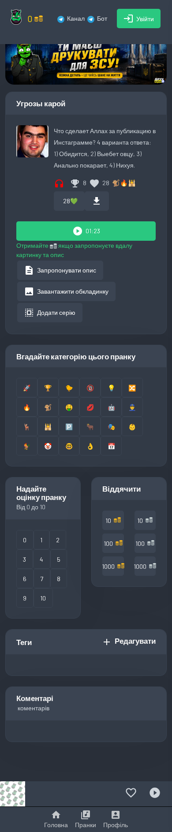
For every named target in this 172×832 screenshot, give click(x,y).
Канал (76, 18)
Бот (102, 18)
